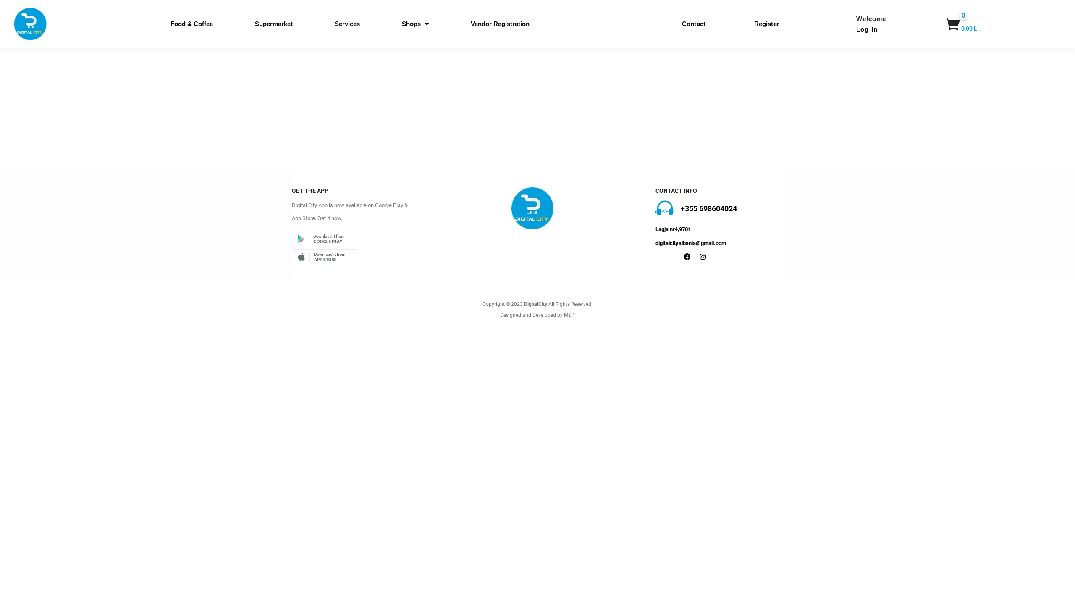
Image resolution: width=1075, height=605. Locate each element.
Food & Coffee (191, 23)
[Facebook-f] (687, 256)
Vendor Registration (500, 23)
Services (347, 23)
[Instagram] (703, 256)
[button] (957, 24)
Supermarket (274, 23)
